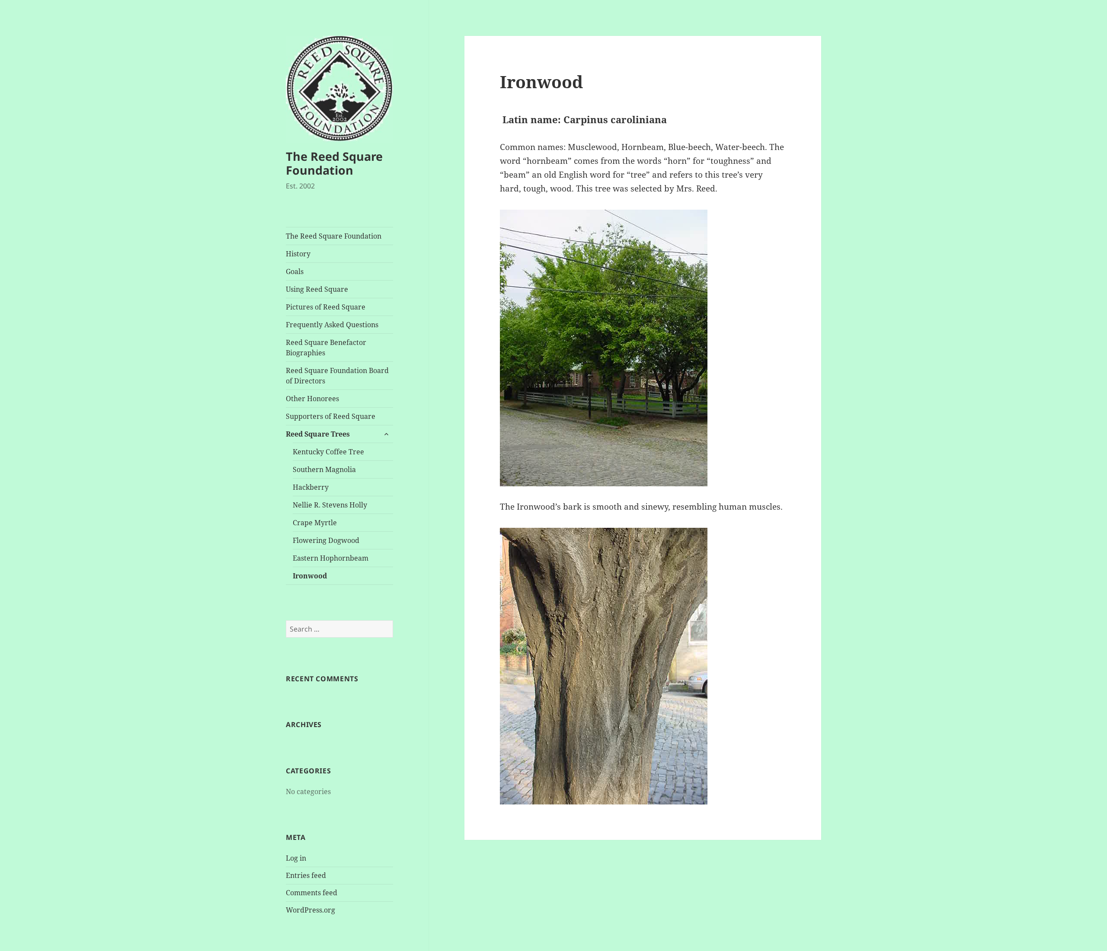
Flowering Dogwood (326, 540)
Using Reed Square (317, 289)
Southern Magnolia (324, 469)
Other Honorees (312, 398)
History (298, 253)
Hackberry (311, 487)
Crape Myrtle (315, 522)
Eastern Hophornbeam (330, 558)
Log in (296, 858)
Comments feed (311, 892)
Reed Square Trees (318, 434)
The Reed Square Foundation (334, 163)
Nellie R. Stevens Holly (330, 505)
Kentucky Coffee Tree (328, 451)
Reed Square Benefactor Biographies (326, 347)
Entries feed (306, 875)
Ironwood (310, 576)
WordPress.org (310, 910)
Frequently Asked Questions (332, 324)
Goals (295, 271)
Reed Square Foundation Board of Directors (337, 376)
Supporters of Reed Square (330, 416)
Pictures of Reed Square (325, 307)
